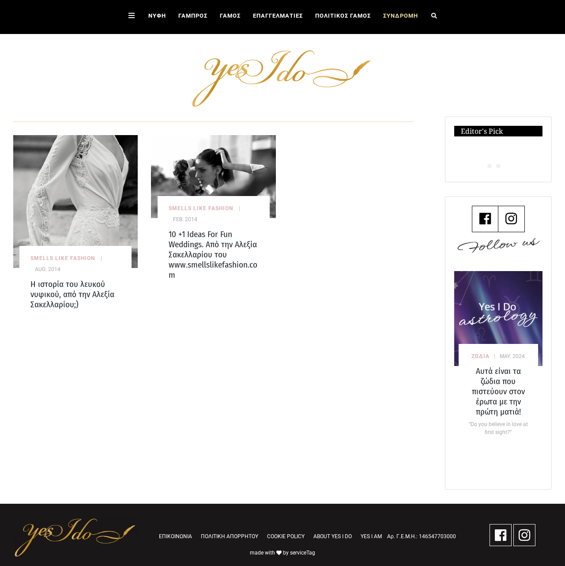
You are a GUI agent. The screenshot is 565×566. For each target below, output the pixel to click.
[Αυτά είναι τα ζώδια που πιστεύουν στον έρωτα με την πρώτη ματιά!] (498, 318)
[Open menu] (131, 17)
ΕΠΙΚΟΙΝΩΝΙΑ (175, 536)
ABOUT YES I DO (332, 536)
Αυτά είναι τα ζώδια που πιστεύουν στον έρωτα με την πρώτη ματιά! (498, 391)
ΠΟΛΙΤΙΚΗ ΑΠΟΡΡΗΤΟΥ (229, 536)
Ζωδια (480, 356)
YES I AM (371, 536)
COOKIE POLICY (286, 536)
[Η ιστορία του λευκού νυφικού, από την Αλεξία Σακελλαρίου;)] (75, 201)
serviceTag (302, 553)
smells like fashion (62, 258)
